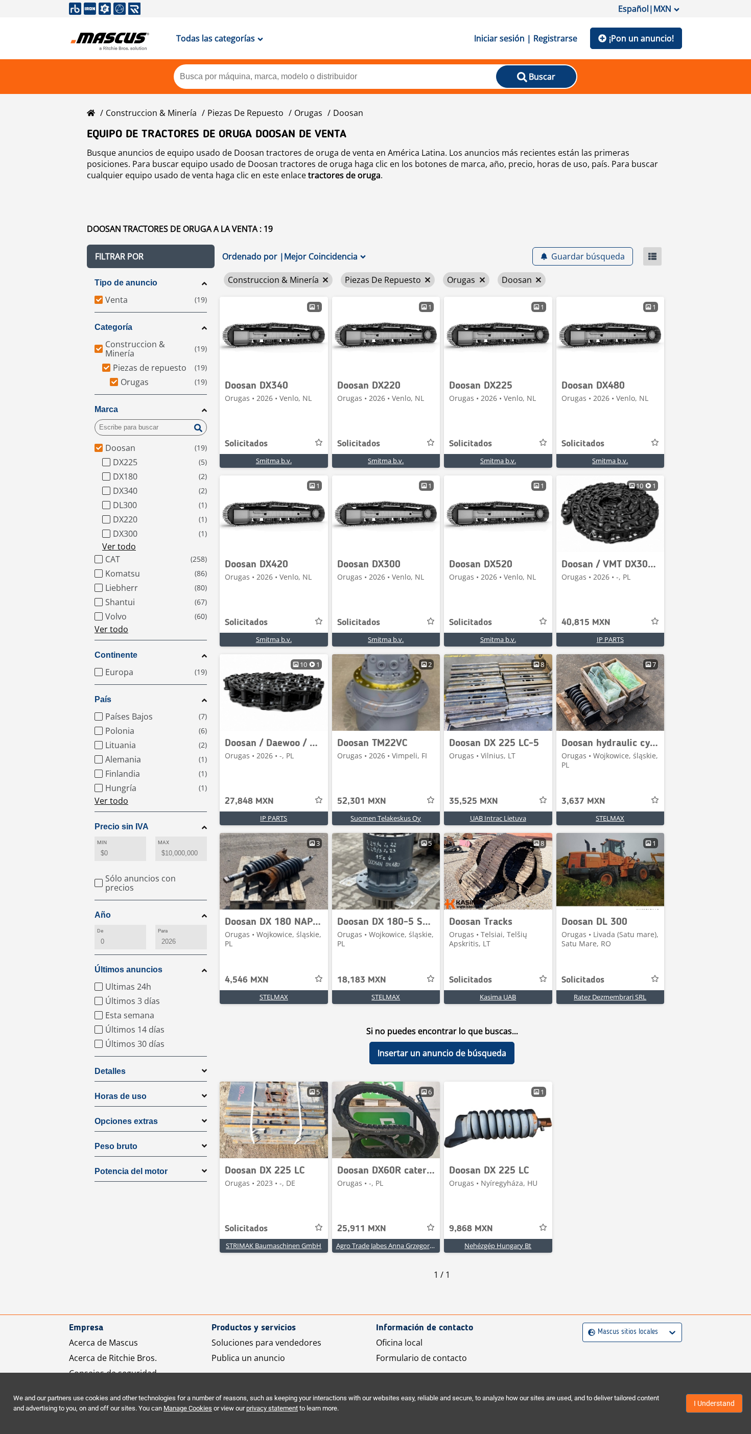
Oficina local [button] (399, 1342)
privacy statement (272, 1408)
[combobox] (589, 1332)
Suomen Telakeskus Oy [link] (385, 818)
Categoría (113, 327)
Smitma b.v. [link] (274, 460)
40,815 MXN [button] (586, 622)
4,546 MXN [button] (247, 980)
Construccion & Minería (151, 112)
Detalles (110, 1071)
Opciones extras (126, 1121)
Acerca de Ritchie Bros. (113, 1358)
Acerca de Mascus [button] (103, 1342)
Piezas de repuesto (245, 112)
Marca (106, 409)
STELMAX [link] (610, 818)
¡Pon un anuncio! (641, 38)
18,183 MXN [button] (361, 980)
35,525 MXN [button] (473, 801)
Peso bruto (116, 1146)
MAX (163, 842)
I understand (714, 1403)
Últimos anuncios (128, 969)
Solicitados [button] (246, 443)
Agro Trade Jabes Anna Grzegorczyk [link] (389, 1245)
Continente (116, 655)
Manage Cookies (187, 1408)
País (103, 699)
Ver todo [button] (119, 546)
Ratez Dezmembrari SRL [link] (610, 996)
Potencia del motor (131, 1171)
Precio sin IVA (122, 826)
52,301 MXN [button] (361, 801)
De (100, 931)
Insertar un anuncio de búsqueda (442, 1053)
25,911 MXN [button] (361, 1228)
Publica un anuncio (248, 1358)
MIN (102, 842)
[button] (151, 256)
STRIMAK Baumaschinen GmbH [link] (273, 1245)
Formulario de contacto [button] (421, 1358)
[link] (274, 335)
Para (163, 931)
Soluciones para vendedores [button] (266, 1342)
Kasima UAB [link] (498, 996)
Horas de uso (121, 1096)
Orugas (308, 112)
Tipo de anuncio (126, 282)
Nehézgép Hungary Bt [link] (497, 1245)
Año (103, 915)
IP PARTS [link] (610, 639)
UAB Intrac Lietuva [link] (498, 818)
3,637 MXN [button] (583, 801)
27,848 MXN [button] (249, 801)
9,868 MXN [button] (471, 1228)
